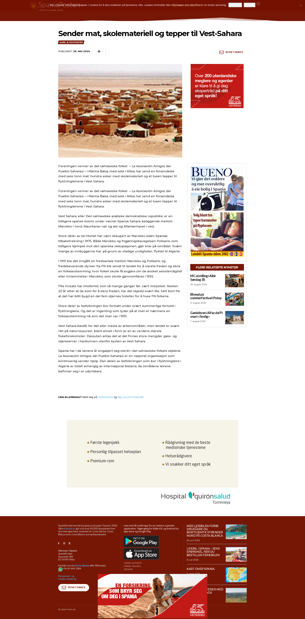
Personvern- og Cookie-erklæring (67, 577)
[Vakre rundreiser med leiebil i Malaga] (236, 595)
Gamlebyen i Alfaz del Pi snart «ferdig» (206, 314)
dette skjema (82, 565)
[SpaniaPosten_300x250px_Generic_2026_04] (217, 86)
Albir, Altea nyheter (71, 42)
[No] (300, 5)
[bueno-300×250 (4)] (217, 188)
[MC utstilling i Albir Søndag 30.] (234, 280)
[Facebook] (59, 543)
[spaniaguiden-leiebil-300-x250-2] (217, 234)
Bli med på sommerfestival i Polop (205, 296)
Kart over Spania (200, 569)
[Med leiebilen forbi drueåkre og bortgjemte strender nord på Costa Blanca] (236, 531)
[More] (99, 51)
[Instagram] (64, 543)
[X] (69, 543)
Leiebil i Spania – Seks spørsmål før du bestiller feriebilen (203, 552)
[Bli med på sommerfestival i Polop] (234, 299)
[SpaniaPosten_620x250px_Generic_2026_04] (152, 617)
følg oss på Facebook (130, 396)
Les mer (249, 5)
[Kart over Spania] (236, 574)
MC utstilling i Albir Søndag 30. (203, 277)
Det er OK (235, 5)
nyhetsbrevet (105, 396)
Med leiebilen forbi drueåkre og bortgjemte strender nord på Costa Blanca (205, 530)
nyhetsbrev (69, 528)
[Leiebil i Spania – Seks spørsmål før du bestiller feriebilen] (236, 554)
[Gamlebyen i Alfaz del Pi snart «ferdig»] (234, 317)
